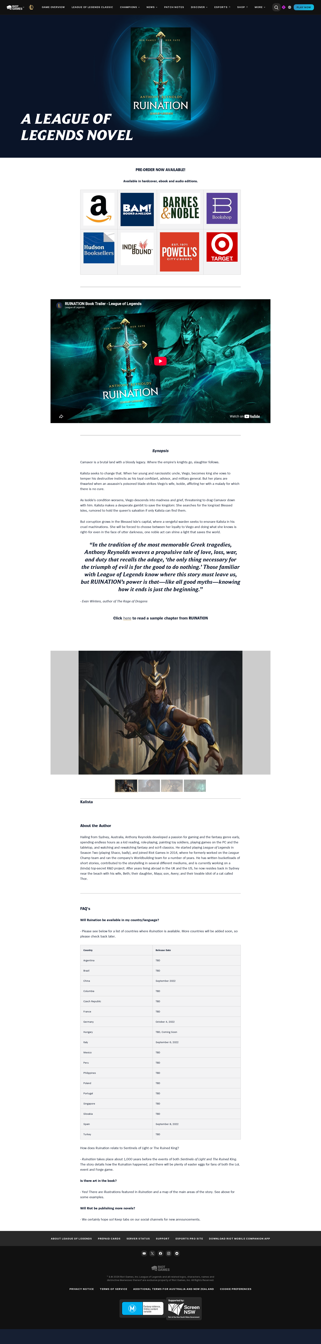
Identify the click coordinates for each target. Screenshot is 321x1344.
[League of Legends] (31, 7)
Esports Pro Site (189, 1238)
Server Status (138, 1238)
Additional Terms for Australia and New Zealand (173, 1288)
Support (163, 1238)
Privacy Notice (81, 1288)
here (127, 618)
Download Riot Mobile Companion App (239, 1238)
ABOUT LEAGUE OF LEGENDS (71, 1238)
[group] (160, 785)
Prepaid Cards (109, 1238)
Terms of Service (113, 1288)
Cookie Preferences (236, 1288)
